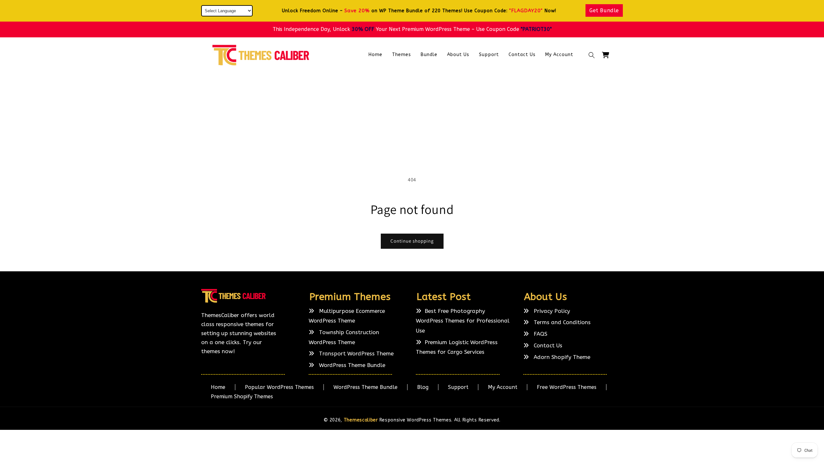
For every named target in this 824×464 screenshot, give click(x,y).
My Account (502, 387)
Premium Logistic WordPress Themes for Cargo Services (457, 347)
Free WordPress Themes (566, 387)
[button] (592, 55)
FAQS (539, 334)
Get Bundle (604, 10)
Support (458, 387)
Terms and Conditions (561, 322)
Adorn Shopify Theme (561, 357)
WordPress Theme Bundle (351, 365)
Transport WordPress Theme (355, 354)
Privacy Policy (551, 311)
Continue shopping (412, 241)
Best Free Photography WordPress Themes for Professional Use (463, 321)
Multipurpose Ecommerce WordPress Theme (347, 316)
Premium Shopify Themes (242, 396)
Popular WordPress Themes (279, 387)
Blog (422, 387)
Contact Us (547, 345)
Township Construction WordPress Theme (344, 337)
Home (218, 387)
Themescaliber (361, 420)
